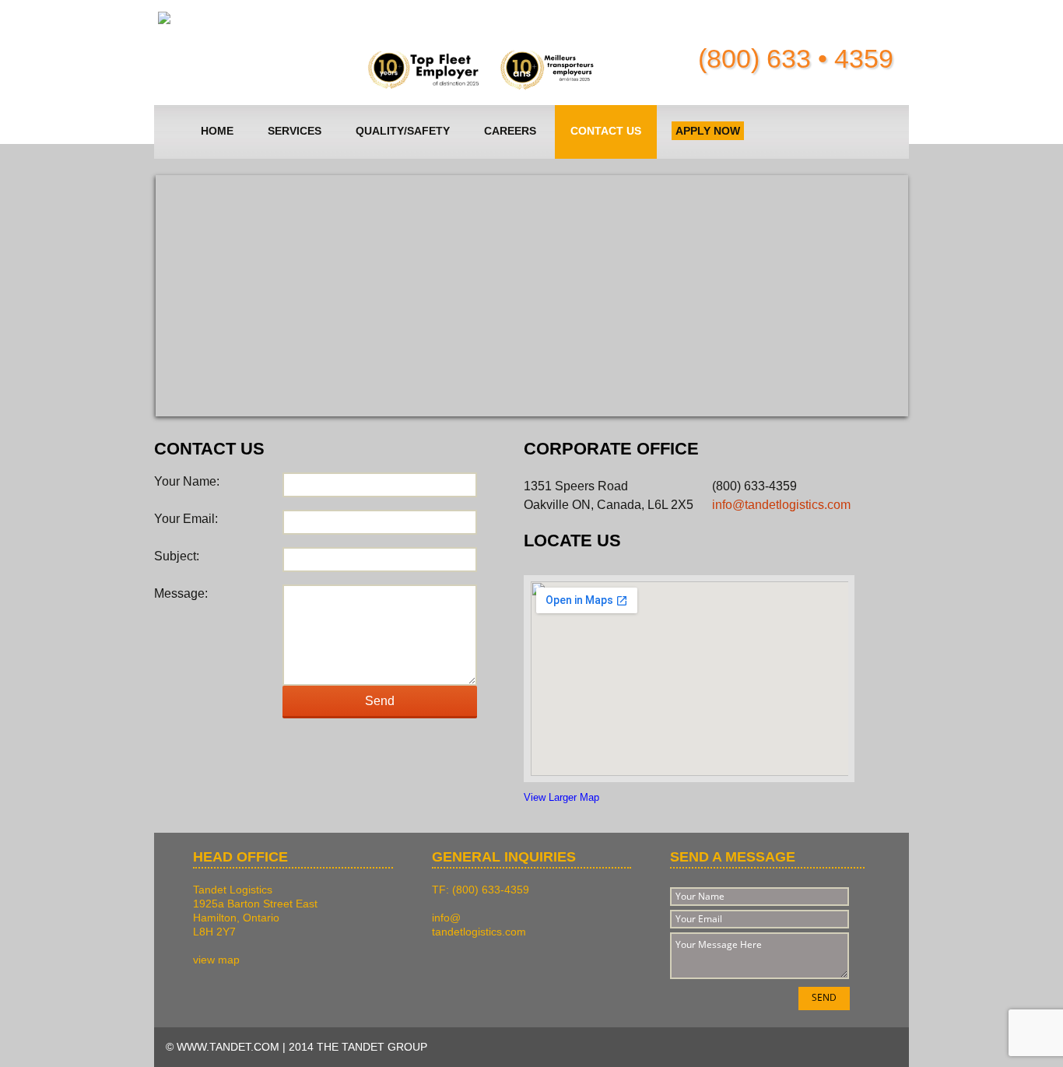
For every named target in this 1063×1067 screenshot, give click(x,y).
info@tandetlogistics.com (781, 504)
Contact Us (605, 131)
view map (216, 959)
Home (217, 131)
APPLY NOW (707, 131)
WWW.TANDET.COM (228, 1047)
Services (294, 131)
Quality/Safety (403, 131)
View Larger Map (561, 797)
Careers (510, 131)
